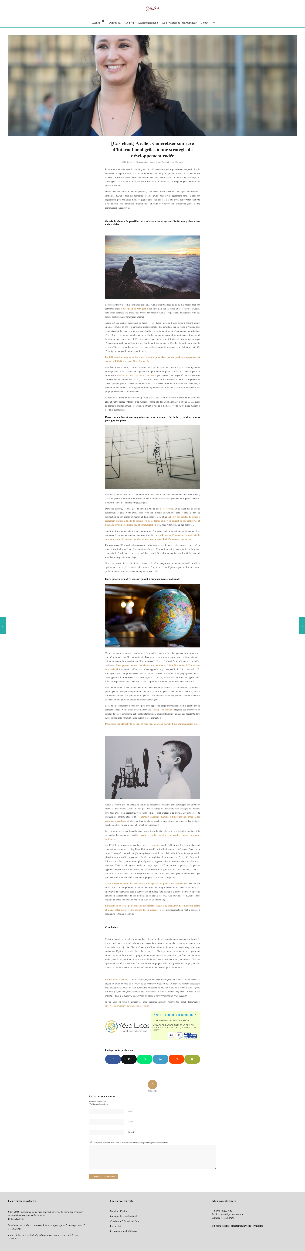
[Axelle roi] (152, 85)
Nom (130, 1111)
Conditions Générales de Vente (125, 1221)
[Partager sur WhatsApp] (144, 1059)
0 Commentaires (142, 162)
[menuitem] (98, 23)
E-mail (131, 1121)
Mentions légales (118, 1211)
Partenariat (115, 1226)
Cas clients (165, 162)
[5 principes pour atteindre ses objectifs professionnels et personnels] (302, 625)
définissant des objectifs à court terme (137, 375)
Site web (131, 1132)
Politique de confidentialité (123, 1216)
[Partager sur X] (129, 1059)
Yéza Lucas (179, 162)
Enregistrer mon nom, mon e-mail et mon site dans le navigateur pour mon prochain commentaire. (131, 1142)
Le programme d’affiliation (123, 1231)
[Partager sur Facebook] (113, 1059)
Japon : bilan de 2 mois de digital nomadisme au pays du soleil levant (43, 1235)
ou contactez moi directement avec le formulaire (237, 1225)
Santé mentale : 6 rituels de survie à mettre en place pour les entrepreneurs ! (46, 1225)
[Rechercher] (213, 23)
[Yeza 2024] (152, 9)
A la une (157, 162)
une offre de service (126, 539)
